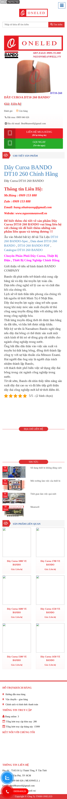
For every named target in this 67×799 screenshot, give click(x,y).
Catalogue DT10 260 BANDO (23, 250)
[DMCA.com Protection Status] (10, 1)
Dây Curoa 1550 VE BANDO (50, 611)
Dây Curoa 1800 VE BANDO (17, 563)
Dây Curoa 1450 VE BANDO (50, 658)
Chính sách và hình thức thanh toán (22, 704)
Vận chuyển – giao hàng (17, 699)
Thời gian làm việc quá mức (43, 494)
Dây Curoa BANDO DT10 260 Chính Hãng (31, 170)
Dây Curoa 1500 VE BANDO (17, 658)
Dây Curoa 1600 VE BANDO (17, 611)
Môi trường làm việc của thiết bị (45, 481)
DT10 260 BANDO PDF (34, 245)
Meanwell (34, 507)
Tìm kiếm (57, 24)
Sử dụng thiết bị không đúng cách (46, 468)
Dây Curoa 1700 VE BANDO (50, 563)
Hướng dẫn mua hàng (15, 694)
